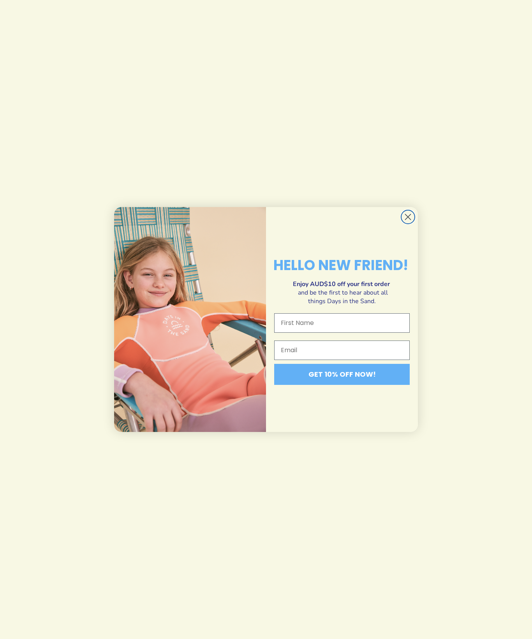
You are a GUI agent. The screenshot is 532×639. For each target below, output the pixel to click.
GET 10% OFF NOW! (342, 374)
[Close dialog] (408, 217)
